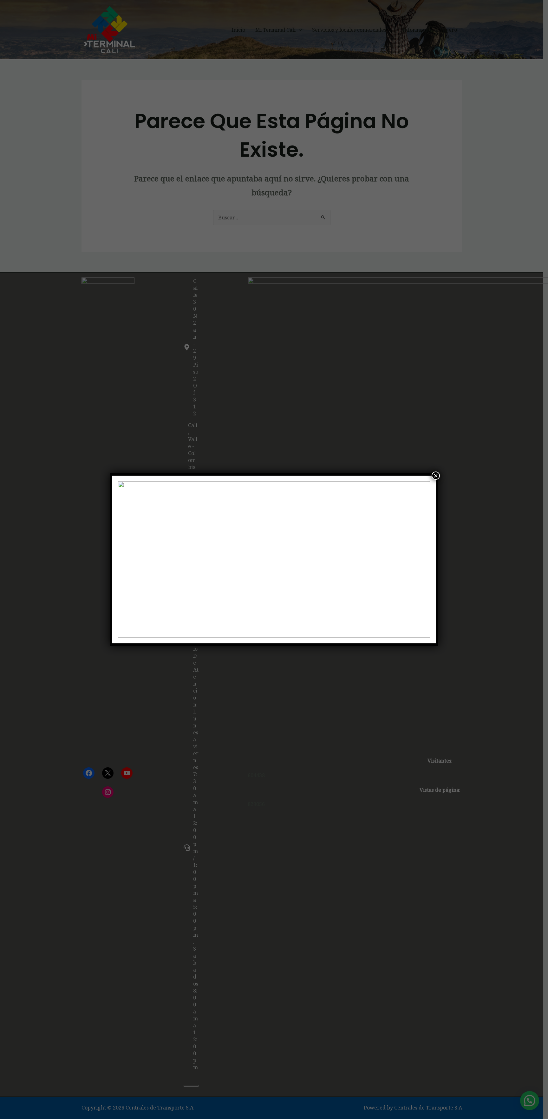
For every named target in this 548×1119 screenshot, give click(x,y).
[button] (128, 559)
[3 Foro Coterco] (274, 559)
